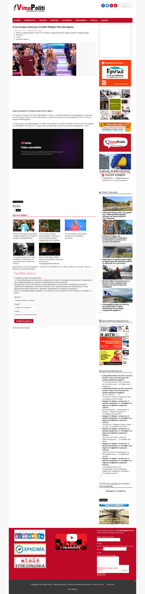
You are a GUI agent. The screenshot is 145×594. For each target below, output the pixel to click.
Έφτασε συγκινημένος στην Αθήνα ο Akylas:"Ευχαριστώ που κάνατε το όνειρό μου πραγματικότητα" (25, 236)
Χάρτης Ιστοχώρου (60, 584)
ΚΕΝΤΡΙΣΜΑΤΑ (81, 20)
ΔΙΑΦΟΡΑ (104, 20)
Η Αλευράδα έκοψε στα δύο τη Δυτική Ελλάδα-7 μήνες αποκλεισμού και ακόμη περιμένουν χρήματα (117, 378)
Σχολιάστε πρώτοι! (22, 39)
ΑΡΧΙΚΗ (18, 20)
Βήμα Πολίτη (47, 584)
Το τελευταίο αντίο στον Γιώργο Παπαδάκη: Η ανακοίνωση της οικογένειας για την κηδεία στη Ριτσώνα (24, 260)
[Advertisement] (54, 93)
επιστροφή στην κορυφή (21, 328)
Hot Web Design (96, 584)
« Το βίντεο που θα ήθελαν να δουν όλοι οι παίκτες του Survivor (60, 267)
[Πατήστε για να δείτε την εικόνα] (44, 61)
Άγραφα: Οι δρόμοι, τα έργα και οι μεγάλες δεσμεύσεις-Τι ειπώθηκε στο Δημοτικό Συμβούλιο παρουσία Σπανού (117, 404)
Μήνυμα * (17, 297)
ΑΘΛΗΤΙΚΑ (54, 20)
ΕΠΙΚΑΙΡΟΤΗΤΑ (29, 20)
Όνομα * (17, 304)
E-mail (99, 553)
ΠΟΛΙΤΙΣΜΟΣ (67, 20)
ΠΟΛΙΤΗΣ (93, 20)
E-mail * (17, 311)
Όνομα (99, 543)
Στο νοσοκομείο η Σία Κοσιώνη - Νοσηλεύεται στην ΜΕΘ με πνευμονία (76, 236)
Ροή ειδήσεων (72, 589)
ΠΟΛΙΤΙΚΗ (43, 20)
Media (18, 210)
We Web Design (108, 584)
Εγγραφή (103, 500)
